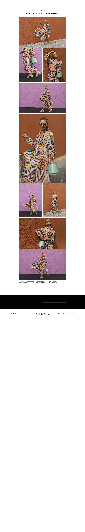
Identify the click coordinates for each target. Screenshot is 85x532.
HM (22, 280)
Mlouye (54, 280)
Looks (64, 313)
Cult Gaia (21, 282)
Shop (68, 313)
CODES (73, 313)
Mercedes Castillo (40, 280)
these (50, 280)
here (39, 282)
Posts (59, 313)
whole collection (30, 280)
